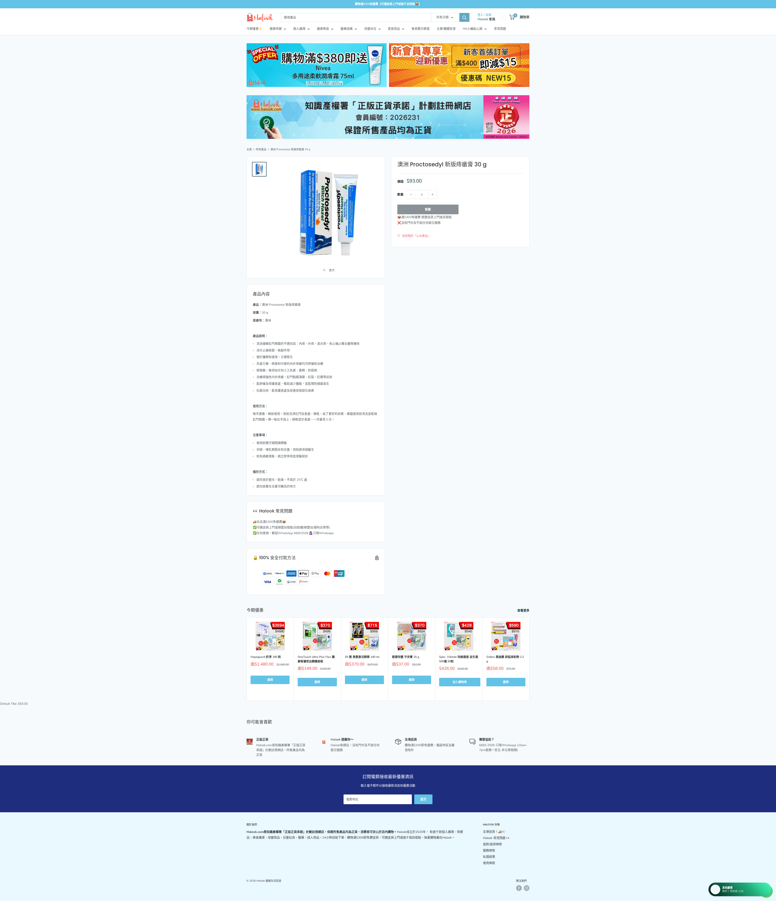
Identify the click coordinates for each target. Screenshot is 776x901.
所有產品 (261, 149)
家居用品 (394, 29)
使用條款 (489, 863)
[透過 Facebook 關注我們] (519, 888)
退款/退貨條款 (492, 844)
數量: (400, 194)
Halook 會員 (486, 19)
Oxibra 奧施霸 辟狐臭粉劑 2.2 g (505, 659)
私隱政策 (489, 857)
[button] (413, 236)
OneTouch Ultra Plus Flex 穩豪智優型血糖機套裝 (316, 659)
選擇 (270, 680)
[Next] (529, 659)
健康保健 (276, 29)
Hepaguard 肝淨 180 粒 (266, 657)
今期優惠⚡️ (255, 29)
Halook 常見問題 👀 (496, 838)
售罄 (428, 209)
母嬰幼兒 (370, 29)
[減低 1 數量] (411, 194)
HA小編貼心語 (472, 29)
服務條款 (489, 850)
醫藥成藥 (347, 29)
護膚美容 (323, 29)
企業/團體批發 (446, 29)
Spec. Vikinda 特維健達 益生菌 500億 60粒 (458, 659)
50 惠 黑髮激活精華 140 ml (362, 657)
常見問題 (500, 29)
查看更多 (523, 610)
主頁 (249, 149)
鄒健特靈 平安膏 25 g (405, 657)
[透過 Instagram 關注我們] (526, 888)
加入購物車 (460, 682)
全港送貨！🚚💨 (494, 832)
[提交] (464, 17)
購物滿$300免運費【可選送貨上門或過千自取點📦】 (388, 4)
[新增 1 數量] (432, 194)
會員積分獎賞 (420, 29)
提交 (423, 799)
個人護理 (299, 29)
